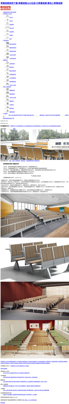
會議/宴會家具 (20, 377)
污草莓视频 (6, 40)
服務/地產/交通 (30, 115)
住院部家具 (6, 381)
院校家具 (16, 363)
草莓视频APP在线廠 (23, 126)
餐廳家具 (23, 386)
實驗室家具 (37, 386)
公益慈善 (35, 394)
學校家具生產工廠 (27, 363)
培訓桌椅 (58, 126)
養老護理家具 (37, 381)
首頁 (10, 160)
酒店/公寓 (11, 115)
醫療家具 (39, 363)
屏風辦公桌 (31, 126)
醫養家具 (5, 60)
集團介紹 (5, 394)
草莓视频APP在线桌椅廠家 (38, 361)
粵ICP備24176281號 (27, 400)
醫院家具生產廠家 (45, 363)
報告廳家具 (11, 386)
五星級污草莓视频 (5, 363)
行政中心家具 (43, 381)
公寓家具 (28, 386)
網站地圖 (34, 400)
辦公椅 (8, 373)
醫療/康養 (57, 115)
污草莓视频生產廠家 (62, 361)
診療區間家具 (23, 381)
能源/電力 (20, 115)
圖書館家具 (6, 386)
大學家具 (11, 363)
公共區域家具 (34, 377)
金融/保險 (15, 115)
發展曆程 (10, 394)
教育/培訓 (53, 115)
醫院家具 (34, 363)
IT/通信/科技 (47, 115)
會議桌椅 (54, 126)
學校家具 (21, 363)
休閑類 (25, 373)
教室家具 (23, 160)
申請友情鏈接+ (4, 368)
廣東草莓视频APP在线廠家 (15, 361)
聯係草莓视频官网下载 (8, 118)
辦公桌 (4, 373)
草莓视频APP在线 (7, 13)
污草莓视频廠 (54, 361)
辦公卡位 (41, 126)
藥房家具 (11, 381)
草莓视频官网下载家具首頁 (9, 12)
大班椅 (50, 126)
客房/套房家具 (6, 377)
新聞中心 (30, 394)
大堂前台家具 (27, 377)
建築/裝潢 (42, 115)
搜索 (14, 128)
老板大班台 (46, 126)
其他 (28, 373)
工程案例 (5, 113)
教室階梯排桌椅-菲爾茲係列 (33, 160)
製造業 (24, 115)
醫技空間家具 (16, 381)
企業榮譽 (14, 394)
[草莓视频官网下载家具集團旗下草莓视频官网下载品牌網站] (6, 9)
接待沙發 (17, 373)
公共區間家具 (30, 381)
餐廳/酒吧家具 (13, 377)
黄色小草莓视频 (7, 86)
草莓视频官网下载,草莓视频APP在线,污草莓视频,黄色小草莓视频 (31, 3)
